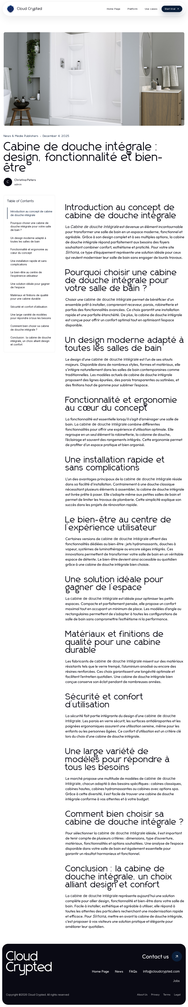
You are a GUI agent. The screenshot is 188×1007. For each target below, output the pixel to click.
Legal (177, 994)
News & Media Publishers (21, 136)
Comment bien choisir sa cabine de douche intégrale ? (29, 327)
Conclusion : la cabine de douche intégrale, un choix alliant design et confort (30, 341)
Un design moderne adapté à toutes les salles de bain (28, 239)
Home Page (100, 971)
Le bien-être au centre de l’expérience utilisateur (26, 274)
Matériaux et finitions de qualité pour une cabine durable (29, 297)
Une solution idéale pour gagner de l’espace (30, 285)
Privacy (155, 994)
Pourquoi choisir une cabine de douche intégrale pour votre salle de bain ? (30, 226)
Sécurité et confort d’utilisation (28, 306)
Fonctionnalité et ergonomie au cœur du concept (29, 251)
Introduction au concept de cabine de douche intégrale (31, 213)
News (119, 971)
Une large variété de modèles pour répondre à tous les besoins (30, 316)
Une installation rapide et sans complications (28, 262)
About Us (142, 994)
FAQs (133, 971)
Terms (166, 994)
